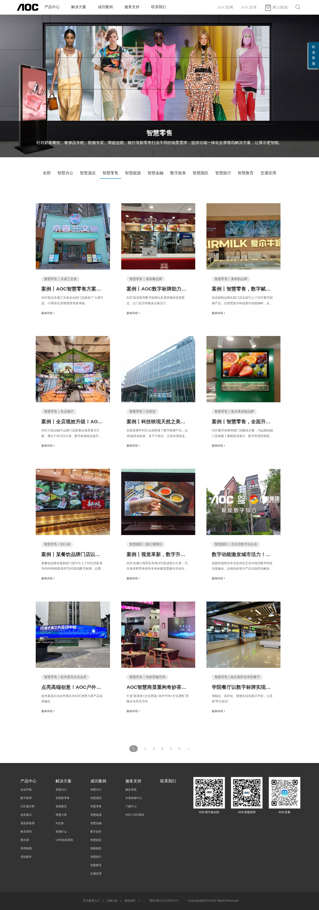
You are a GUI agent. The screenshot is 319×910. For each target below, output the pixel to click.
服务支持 (131, 7)
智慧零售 (110, 173)
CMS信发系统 (64, 840)
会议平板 (26, 789)
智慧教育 (246, 173)
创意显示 (26, 814)
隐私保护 (130, 900)
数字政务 (178, 173)
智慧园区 (201, 173)
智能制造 (96, 848)
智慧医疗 (223, 173)
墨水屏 (25, 840)
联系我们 (158, 7)
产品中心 (52, 7)
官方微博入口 (91, 900)
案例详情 (47, 313)
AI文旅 (60, 823)
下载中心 (131, 806)
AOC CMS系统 (134, 814)
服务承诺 (131, 789)
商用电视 (26, 848)
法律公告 (112, 900)
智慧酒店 (88, 173)
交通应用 (268, 173)
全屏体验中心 (133, 798)
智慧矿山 (61, 831)
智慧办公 (65, 173)
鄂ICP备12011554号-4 (163, 900)
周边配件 (26, 856)
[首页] (27, 7)
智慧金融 (155, 173)
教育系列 (26, 831)
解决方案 (78, 7)
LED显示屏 (28, 806)
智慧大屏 (61, 814)
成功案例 (105, 7)
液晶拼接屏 (28, 823)
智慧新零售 (63, 798)
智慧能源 (133, 173)
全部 (47, 173)
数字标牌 (26, 798)
